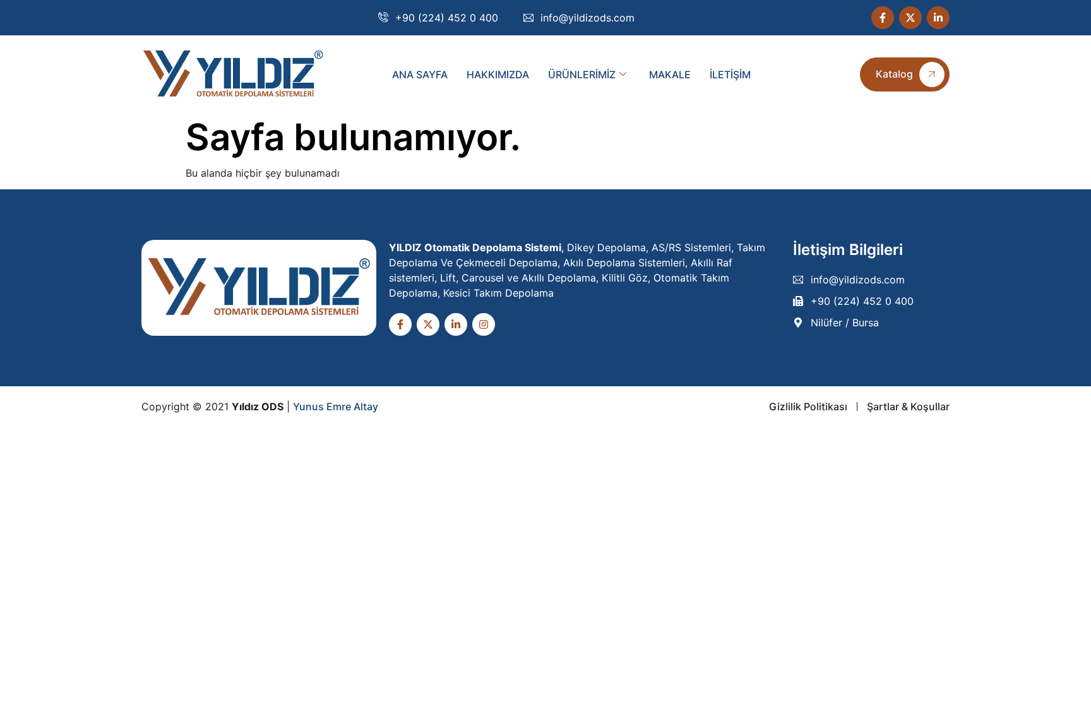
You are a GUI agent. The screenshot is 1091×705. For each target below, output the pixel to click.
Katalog (894, 74)
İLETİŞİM (730, 74)
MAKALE (670, 74)
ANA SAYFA (420, 74)
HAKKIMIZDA (498, 74)
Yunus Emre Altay (335, 406)
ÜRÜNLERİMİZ (582, 74)
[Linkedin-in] (938, 17)
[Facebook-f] (882, 17)
